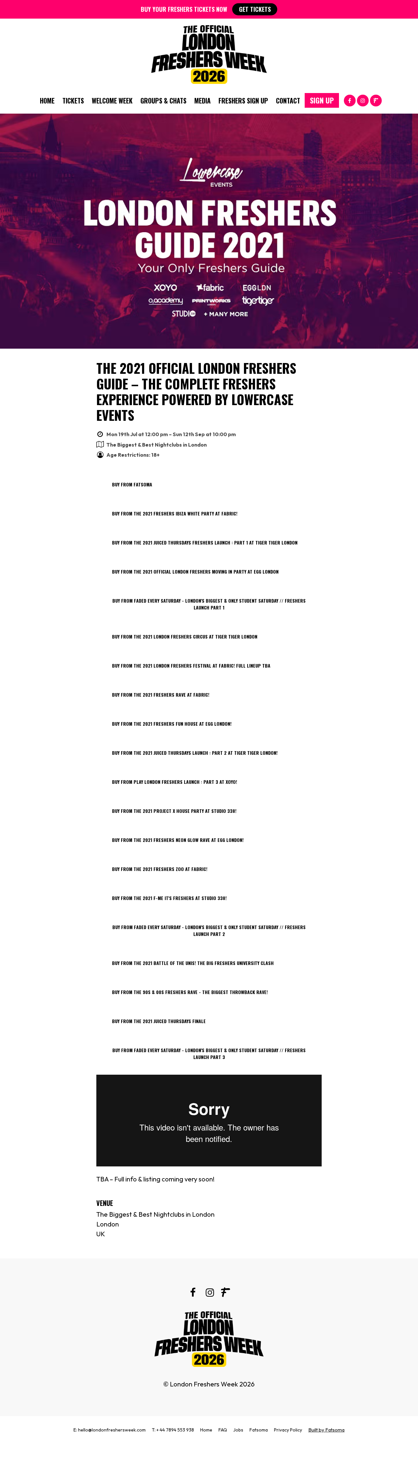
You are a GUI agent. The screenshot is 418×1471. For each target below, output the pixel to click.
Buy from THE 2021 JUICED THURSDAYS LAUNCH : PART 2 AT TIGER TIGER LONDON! (195, 752)
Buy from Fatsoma (132, 484)
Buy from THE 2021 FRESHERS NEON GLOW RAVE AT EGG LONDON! (178, 839)
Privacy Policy (288, 1430)
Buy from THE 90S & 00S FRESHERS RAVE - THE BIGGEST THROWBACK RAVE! (190, 992)
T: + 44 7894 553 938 (173, 1430)
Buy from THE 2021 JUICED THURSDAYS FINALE (159, 1021)
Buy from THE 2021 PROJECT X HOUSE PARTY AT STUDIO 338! (174, 810)
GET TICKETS (255, 9)
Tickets (73, 100)
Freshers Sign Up (243, 100)
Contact (288, 100)
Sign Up (322, 100)
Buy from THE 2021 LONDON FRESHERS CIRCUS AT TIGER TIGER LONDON (184, 636)
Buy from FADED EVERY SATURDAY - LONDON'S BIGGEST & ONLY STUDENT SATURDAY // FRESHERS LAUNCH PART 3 (209, 1053)
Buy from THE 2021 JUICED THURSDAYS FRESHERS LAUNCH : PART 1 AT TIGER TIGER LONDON (204, 542)
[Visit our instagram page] (363, 100)
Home (47, 100)
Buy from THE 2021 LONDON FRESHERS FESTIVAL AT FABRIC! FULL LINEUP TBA (191, 665)
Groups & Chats (163, 100)
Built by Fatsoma (326, 1430)
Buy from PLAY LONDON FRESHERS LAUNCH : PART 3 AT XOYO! (174, 781)
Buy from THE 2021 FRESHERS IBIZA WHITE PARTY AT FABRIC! (174, 513)
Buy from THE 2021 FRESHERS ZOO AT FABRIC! (159, 868)
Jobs (238, 1430)
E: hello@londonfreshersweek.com (109, 1430)
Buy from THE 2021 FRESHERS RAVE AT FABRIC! (160, 694)
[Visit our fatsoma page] (376, 100)
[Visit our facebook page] (350, 100)
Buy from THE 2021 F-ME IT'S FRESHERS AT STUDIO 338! (169, 897)
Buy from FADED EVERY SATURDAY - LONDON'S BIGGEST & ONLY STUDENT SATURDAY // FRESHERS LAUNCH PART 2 (209, 930)
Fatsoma (258, 1430)
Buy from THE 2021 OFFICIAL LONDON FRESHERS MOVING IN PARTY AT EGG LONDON (195, 571)
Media (202, 100)
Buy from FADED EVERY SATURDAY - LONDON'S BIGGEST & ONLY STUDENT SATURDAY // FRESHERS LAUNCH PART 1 (209, 604)
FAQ (222, 1430)
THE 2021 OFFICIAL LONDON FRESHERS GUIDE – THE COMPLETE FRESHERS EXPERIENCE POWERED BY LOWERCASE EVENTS (196, 391)
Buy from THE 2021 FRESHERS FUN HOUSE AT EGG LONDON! (172, 723)
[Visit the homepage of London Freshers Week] (209, 53)
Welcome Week (112, 100)
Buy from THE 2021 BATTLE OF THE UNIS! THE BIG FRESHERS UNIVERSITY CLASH (193, 962)
